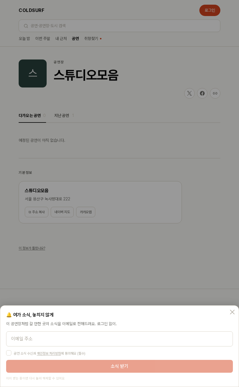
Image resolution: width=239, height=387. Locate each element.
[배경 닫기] (119, 193)
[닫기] (232, 312)
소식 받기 (119, 366)
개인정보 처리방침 (49, 353)
